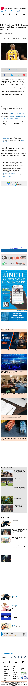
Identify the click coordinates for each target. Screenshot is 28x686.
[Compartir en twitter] (12, 75)
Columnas (4, 591)
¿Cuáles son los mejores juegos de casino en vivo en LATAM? (13, 439)
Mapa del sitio (6, 670)
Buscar (6, 667)
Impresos (15, 678)
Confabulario (15, 520)
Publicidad (7, 676)
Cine (14, 674)
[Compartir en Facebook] (4, 75)
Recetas (15, 676)
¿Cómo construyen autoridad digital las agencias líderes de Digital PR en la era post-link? (12, 416)
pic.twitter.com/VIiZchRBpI (9, 173)
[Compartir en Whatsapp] (18, 75)
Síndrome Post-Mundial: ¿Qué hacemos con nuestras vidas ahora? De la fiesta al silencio (13, 350)
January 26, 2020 (7, 176)
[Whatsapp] (11, 657)
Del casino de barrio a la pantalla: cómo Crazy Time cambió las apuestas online (13, 394)
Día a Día (14, 669)
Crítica (15, 666)
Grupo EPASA (5, 679)
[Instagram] (25, 657)
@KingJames (6, 138)
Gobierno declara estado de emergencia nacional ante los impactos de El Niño (20, 488)
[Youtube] (21, 657)
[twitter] (18, 657)
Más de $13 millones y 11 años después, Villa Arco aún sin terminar (19, 539)
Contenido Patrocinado (8, 329)
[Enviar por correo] (24, 75)
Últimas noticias (6, 467)
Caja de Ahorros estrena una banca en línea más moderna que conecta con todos (12, 372)
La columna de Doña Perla (18, 556)
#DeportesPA (12, 171)
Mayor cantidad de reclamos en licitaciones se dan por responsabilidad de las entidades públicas (19, 531)
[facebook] (14, 657)
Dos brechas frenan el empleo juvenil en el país (19, 546)
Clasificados (7, 673)
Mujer (15, 672)
